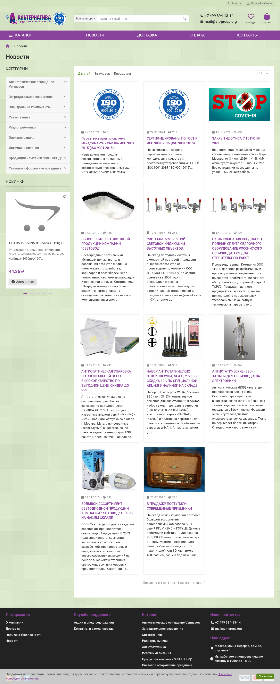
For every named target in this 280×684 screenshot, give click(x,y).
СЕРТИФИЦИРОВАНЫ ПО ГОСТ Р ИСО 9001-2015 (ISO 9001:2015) (172, 140)
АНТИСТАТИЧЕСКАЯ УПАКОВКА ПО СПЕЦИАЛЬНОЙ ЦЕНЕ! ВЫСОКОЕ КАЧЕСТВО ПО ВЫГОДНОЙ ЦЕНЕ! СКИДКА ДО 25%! (106, 380)
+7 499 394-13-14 (219, 16)
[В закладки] (65, 197)
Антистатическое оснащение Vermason (31, 84)
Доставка (147, 35)
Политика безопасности (23, 635)
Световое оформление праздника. (35, 168)
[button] (6, 239)
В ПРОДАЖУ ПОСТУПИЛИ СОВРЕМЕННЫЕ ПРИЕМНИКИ (169, 506)
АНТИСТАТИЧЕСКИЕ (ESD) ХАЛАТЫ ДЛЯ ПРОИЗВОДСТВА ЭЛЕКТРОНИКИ (236, 376)
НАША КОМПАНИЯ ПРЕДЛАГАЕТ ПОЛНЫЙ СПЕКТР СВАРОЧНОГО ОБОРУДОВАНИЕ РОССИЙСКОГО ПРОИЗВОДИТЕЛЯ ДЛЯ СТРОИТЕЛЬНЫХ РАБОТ (237, 248)
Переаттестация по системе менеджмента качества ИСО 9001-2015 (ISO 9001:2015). (108, 143)
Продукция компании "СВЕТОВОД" (35, 158)
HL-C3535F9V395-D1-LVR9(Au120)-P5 (37, 243)
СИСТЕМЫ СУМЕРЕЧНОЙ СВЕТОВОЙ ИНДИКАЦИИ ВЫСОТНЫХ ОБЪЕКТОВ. (166, 244)
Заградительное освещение (31, 97)
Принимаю (265, 676)
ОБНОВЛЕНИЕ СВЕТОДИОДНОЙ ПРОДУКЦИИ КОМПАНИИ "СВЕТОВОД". (105, 244)
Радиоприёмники (22, 127)
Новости (95, 35)
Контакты (247, 35)
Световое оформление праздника (167, 665)
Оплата (197, 35)
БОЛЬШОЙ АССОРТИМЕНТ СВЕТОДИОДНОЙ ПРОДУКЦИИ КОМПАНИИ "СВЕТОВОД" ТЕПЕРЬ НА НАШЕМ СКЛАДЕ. (107, 511)
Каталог (149, 614)
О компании (14, 622)
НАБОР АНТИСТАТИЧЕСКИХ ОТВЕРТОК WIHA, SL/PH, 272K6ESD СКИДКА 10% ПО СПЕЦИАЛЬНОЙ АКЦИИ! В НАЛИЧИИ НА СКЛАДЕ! (173, 378)
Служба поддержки (92, 614)
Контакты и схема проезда (94, 629)
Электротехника (21, 138)
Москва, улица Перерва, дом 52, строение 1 (238, 648)
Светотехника (20, 117)
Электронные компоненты (30, 107)
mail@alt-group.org (221, 21)
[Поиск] (184, 19)
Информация (18, 614)
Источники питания (24, 148)
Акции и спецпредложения (94, 622)
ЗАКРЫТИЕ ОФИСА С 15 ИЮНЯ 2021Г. (236, 140)
